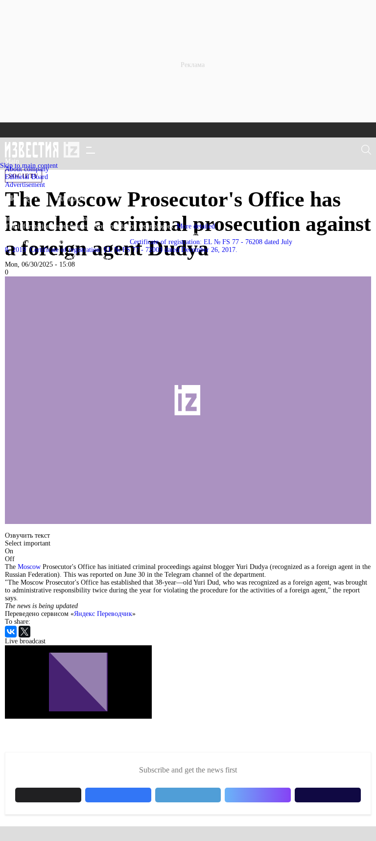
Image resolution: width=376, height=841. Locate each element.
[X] (24, 631)
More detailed (196, 226)
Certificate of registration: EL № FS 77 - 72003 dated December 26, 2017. (133, 249)
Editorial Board (26, 177)
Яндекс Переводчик (103, 613)
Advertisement (25, 184)
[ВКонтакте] (11, 631)
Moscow (29, 566)
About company (27, 169)
